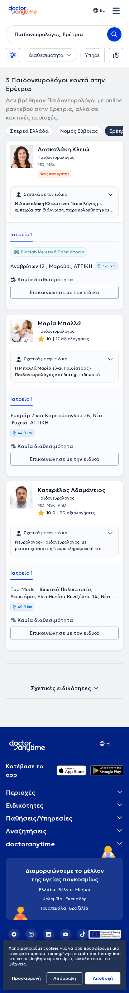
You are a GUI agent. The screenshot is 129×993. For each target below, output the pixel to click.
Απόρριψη (64, 978)
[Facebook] (14, 934)
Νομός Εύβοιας (79, 131)
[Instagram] (31, 934)
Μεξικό (82, 889)
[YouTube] (65, 934)
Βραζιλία (79, 908)
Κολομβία (53, 898)
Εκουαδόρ (76, 898)
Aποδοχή (103, 978)
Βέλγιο (65, 889)
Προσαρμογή (26, 978)
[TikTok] (83, 934)
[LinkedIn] (48, 934)
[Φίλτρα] (13, 55)
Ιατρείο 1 (21, 234)
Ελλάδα (47, 889)
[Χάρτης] (116, 55)
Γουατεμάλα (53, 908)
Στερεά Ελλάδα (29, 131)
